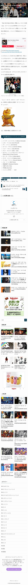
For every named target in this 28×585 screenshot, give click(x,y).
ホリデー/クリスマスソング (9, 533)
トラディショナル (7, 513)
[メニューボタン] (1, 1)
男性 (5, 13)
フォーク (5, 525)
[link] (14, 216)
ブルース (5, 527)
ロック (3, 13)
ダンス (4, 507)
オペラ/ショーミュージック (9, 489)
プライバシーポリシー (14, 580)
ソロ (13, 15)
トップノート (14, 208)
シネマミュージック (6, 11)
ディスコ (5, 510)
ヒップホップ (6, 519)
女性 (4, 545)
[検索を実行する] (25, 320)
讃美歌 (4, 551)
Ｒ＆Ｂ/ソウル (6, 486)
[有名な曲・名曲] (14, 1)
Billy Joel (10, 15)
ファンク (5, 522)
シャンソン (5, 504)
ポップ (23, 11)
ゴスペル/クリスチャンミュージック (11, 495)
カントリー (5, 492)
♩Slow (3, 15)
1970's (6, 15)
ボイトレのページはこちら (14, 569)
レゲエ (4, 539)
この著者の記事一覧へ (14, 219)
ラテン (4, 536)
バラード (19, 11)
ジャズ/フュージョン (13, 11)
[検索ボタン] (26, 1)
